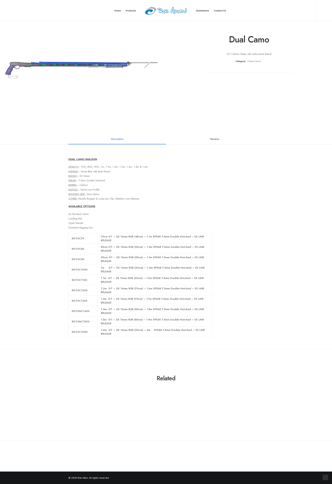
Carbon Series (254, 61)
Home (117, 10)
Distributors (202, 10)
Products (131, 10)
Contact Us (220, 10)
